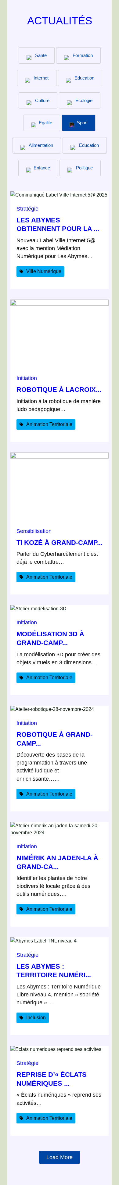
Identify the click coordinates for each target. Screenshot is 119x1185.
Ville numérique (43, 271)
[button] (19, 271)
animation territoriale (49, 424)
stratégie (27, 209)
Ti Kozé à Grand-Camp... (59, 542)
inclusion (36, 1017)
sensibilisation (34, 531)
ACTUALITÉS (59, 21)
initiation (26, 378)
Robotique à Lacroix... (58, 389)
